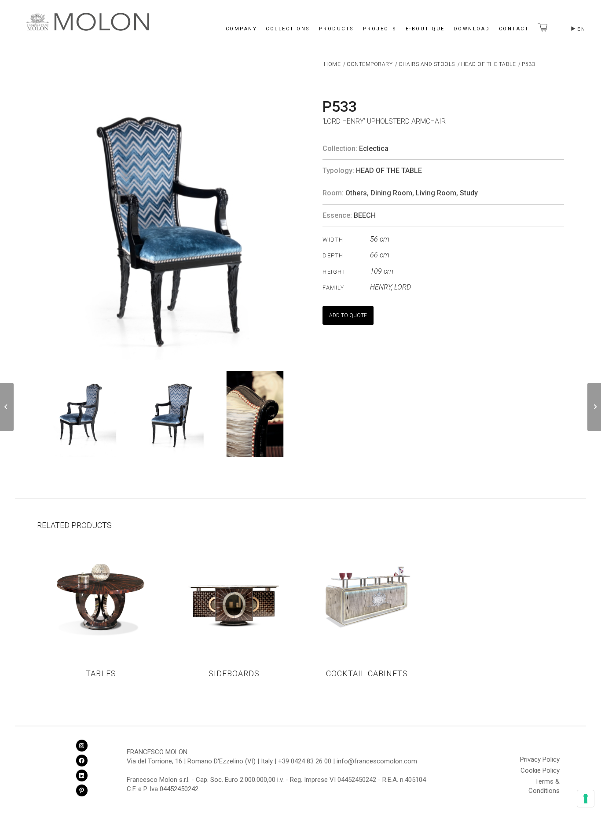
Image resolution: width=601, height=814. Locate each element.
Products (336, 29)
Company (241, 29)
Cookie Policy (540, 770)
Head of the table (389, 170)
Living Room (436, 193)
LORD (402, 287)
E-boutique (425, 29)
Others (356, 193)
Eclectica (373, 148)
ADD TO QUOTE (348, 315)
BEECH (365, 215)
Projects (380, 29)
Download (472, 29)
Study (469, 193)
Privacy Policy (540, 759)
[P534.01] (594, 407)
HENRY (380, 287)
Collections (288, 29)
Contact (514, 29)
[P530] (7, 407)
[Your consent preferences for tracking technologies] (585, 798)
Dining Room (391, 193)
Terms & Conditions (544, 782)
